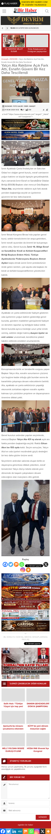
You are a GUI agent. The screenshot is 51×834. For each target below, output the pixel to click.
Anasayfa (4, 59)
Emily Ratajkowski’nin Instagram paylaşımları (37, 50)
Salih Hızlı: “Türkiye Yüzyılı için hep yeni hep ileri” (13, 706)
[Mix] (16, 564)
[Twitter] (10, 564)
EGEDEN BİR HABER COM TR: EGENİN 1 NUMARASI (34, 3)
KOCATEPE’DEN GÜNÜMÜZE (24, 28)
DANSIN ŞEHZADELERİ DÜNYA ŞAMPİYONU (38, 705)
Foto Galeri (18, 106)
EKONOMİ (13, 59)
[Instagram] (22, 569)
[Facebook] (5, 564)
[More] (28, 569)
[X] (45, 564)
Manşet (32, 106)
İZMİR (26, 106)
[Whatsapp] (21, 564)
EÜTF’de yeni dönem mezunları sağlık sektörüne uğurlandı (38, 729)
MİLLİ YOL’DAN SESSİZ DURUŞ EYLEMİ (13, 749)
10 (47, 677)
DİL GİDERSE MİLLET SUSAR (14, 50)
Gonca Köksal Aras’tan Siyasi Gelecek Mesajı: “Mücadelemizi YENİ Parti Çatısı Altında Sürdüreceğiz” (22, 669)
